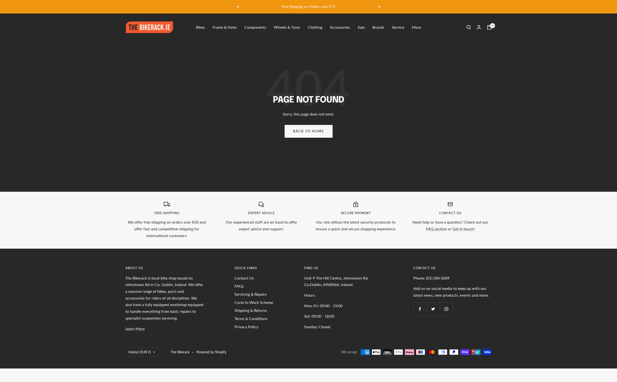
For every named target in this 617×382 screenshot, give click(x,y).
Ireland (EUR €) (139, 352)
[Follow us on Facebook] (420, 309)
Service (398, 27)
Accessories (340, 27)
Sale (361, 27)
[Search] (469, 27)
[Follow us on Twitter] (433, 309)
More (416, 27)
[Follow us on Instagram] (446, 309)
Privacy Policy (246, 326)
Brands (378, 27)
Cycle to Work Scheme (254, 302)
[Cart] (489, 27)
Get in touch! (463, 228)
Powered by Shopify (211, 352)
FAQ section (436, 228)
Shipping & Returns (251, 310)
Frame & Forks (225, 27)
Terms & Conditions (251, 318)
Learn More (135, 328)
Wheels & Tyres (287, 27)
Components (255, 27)
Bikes (200, 27)
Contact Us (244, 278)
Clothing (315, 27)
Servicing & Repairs (251, 294)
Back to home (308, 131)
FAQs (239, 286)
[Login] (479, 27)
